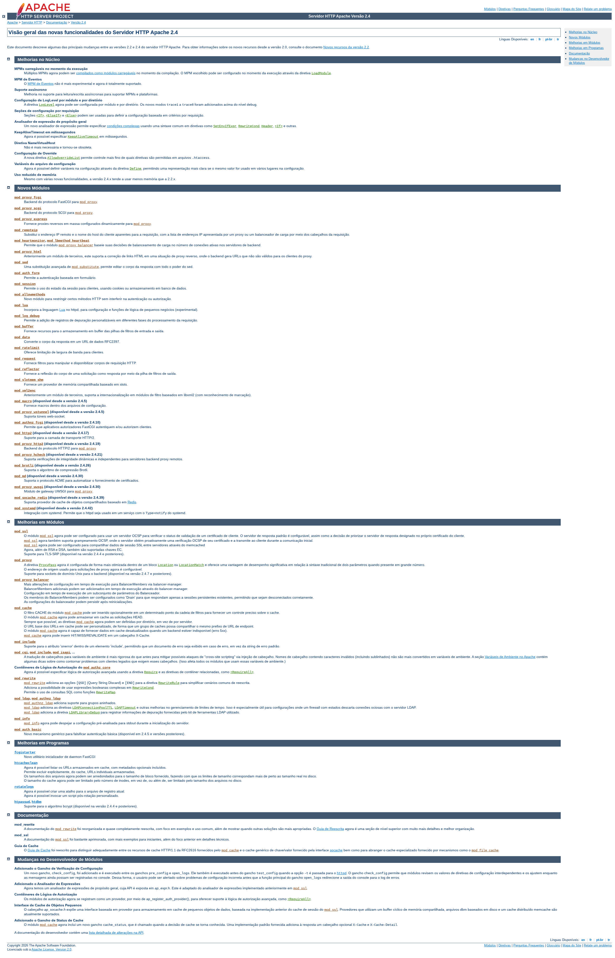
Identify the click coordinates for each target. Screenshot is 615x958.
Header (267, 126)
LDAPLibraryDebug (84, 712)
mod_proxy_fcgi (27, 197)
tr (558, 39)
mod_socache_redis (30, 498)
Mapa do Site (572, 9)
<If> (40, 115)
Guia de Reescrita (330, 829)
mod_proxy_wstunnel (31, 412)
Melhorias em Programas (586, 48)
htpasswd (22, 802)
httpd (341, 873)
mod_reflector (26, 369)
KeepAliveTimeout (83, 137)
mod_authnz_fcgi (28, 422)
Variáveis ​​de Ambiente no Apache (510, 657)
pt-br (548, 39)
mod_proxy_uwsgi (28, 487)
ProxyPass (47, 565)
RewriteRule (168, 683)
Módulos (490, 9)
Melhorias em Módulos (584, 42)
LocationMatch (191, 565)
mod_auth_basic (27, 729)
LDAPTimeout (125, 708)
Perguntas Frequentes (528, 9)
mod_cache (23, 608)
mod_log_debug (26, 316)
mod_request (25, 359)
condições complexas (123, 126)
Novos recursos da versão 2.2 (346, 47)
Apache (12, 22)
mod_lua (21, 305)
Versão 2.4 (78, 22)
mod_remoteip (25, 230)
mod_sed (21, 262)
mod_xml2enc (25, 391)
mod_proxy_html (27, 252)
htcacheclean (25, 763)
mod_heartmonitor (29, 241)
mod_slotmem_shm (28, 380)
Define (135, 169)
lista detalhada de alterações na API (116, 932)
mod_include (25, 642)
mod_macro (23, 401)
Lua (62, 310)
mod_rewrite (25, 678)
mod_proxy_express (30, 219)
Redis (132, 502)
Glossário (553, 9)
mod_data (22, 337)
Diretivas (504, 9)
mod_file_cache (485, 850)
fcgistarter (25, 752)
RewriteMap (105, 692)
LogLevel (46, 105)
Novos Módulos (579, 37)
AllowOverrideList (63, 158)
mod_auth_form (26, 273)
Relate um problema (598, 9)
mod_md (20, 476)
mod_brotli (24, 465)
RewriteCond (248, 126)
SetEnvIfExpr (224, 126)
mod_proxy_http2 (28, 444)
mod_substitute (85, 267)
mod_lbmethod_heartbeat (68, 241)
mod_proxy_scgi (27, 208)
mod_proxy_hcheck (29, 455)
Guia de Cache (39, 850)
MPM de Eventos (41, 84)
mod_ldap (22, 698)
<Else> (71, 115)
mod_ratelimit (26, 348)
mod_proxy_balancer (76, 245)
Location (165, 565)
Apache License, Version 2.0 (51, 949)
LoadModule (321, 73)
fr (540, 39)
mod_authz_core (96, 667)
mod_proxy (88, 202)
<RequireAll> (241, 672)
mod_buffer (24, 326)
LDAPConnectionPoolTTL (92, 708)
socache (336, 850)
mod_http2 (23, 433)
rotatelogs (24, 787)
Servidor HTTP (32, 22)
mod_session (25, 284)
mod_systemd (25, 508)
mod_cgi (21, 652)
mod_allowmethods (29, 294)
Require (151, 672)
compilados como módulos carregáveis (105, 73)
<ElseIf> (53, 115)
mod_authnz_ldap (46, 698)
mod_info (22, 719)
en (532, 39)
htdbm (36, 802)
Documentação (56, 22)
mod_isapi (61, 652)
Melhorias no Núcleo (583, 32)
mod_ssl (21, 531)
